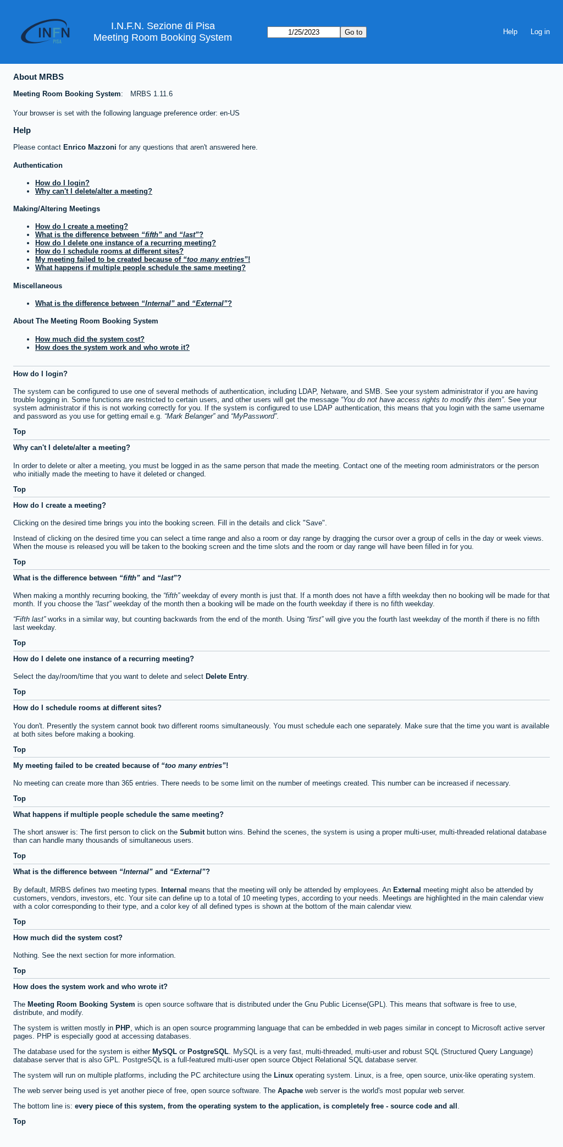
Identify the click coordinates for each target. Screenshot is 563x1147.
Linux (283, 1075)
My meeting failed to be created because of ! (142, 259)
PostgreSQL (208, 1051)
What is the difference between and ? (119, 235)
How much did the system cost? (90, 339)
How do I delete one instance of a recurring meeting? (125, 243)
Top (19, 431)
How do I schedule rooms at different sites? (109, 251)
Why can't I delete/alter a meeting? (93, 191)
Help (510, 32)
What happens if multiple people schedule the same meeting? (140, 268)
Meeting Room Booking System (162, 37)
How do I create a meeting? (81, 226)
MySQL (164, 1051)
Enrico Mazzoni (90, 147)
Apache (290, 1090)
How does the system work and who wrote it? (112, 347)
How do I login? (62, 183)
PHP (122, 1028)
